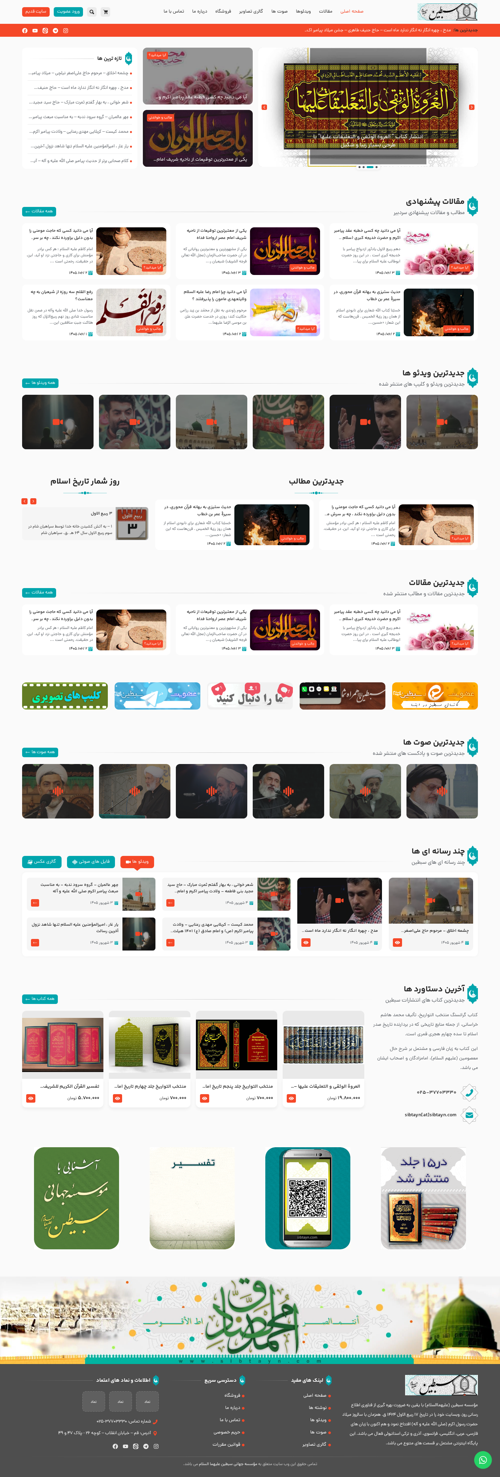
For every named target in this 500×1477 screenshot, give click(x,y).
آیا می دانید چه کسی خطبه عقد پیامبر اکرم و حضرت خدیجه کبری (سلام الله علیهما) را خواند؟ (201, 97)
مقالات (325, 12)
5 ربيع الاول (101, 513)
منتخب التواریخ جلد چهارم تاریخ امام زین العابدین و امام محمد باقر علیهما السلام (150, 1086)
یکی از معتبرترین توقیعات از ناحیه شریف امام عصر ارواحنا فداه (201, 159)
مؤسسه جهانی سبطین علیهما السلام (228, 1464)
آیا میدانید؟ (157, 55)
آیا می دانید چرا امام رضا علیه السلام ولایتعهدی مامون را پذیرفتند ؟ (215, 296)
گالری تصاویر (251, 12)
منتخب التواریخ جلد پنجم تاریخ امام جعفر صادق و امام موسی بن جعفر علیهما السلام (237, 1086)
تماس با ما (174, 12)
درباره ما (199, 12)
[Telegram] (55, 30)
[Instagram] (65, 30)
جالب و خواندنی (160, 117)
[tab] (137, 862)
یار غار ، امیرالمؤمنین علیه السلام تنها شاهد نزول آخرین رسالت (75, 928)
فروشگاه (223, 12)
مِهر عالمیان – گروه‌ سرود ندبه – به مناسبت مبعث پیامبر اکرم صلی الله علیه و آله (79, 888)
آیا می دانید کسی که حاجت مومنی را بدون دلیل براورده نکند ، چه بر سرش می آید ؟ (60, 237)
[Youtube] (35, 30)
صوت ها (279, 12)
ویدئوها (303, 12)
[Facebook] (25, 30)
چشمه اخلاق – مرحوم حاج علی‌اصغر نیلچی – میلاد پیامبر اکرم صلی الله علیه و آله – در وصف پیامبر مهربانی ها (431, 931)
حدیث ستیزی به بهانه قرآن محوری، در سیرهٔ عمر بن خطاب (367, 296)
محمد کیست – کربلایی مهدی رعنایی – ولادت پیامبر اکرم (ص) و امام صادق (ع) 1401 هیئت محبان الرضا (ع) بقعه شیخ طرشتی (213, 928)
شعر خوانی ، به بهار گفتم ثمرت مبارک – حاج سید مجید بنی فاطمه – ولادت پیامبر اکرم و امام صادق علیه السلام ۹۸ (210, 888)
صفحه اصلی (352, 12)
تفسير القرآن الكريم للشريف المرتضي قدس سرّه (71, 1086)
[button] (471, 107)
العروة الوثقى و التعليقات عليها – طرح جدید (327, 1086)
